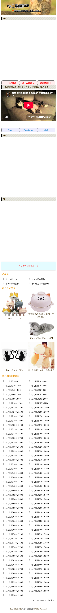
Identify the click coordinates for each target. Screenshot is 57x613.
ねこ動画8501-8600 (40, 565)
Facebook (28, 130)
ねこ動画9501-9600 (40, 586)
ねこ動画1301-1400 (40, 407)
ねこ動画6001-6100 (14, 512)
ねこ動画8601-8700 (14, 569)
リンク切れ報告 (38, 279)
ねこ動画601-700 (13, 394)
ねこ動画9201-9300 (14, 582)
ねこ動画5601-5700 (14, 503)
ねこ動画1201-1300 (14, 407)
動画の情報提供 (12, 283)
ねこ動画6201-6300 (14, 517)
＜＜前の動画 (10, 83)
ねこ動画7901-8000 (40, 551)
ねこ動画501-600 (38, 390)
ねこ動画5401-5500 (14, 499)
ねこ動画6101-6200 (40, 512)
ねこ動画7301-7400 (40, 538)
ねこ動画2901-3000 (40, 442)
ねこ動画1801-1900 (14, 421)
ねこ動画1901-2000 (40, 421)
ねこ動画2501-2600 (40, 434)
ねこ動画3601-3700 (14, 460)
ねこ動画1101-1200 (39, 403)
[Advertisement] (28, 50)
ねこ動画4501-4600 (40, 477)
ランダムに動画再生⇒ (28, 266)
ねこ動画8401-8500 (14, 565)
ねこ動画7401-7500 (14, 543)
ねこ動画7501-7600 (40, 543)
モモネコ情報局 (27, 609)
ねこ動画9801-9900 (14, 595)
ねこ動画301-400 (38, 386)
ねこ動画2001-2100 (14, 425)
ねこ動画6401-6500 (14, 521)
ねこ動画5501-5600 (40, 499)
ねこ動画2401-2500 (14, 434)
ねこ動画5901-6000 (40, 508)
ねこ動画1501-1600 (40, 412)
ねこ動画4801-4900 (14, 486)
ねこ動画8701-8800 (40, 569)
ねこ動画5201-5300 (14, 495)
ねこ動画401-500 (13, 390)
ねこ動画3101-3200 (40, 447)
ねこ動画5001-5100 (14, 490)
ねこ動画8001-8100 (14, 556)
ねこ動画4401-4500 (14, 477)
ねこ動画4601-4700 (14, 482)
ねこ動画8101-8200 (40, 556)
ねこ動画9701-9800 (40, 591)
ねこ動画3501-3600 (40, 455)
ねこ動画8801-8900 (14, 573)
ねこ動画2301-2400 (40, 429)
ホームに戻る (28, 83)
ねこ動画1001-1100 (14, 403)
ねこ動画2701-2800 (40, 438)
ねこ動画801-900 (13, 399)
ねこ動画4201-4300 (14, 473)
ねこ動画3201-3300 (14, 451)
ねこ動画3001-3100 (14, 447)
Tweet (10, 130)
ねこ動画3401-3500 (14, 455)
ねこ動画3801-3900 (14, 464)
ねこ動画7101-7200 (40, 534)
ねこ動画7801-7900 (14, 551)
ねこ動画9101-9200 (40, 578)
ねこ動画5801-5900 (14, 508)
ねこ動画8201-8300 (14, 560)
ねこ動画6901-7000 (40, 530)
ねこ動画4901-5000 (40, 486)
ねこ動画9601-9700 (14, 591)
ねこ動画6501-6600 (40, 521)
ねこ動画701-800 (38, 394)
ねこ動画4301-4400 (40, 473)
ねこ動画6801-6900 (14, 530)
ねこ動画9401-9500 (14, 586)
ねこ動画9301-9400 (40, 582)
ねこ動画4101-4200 (40, 469)
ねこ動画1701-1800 (40, 416)
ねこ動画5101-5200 (40, 490)
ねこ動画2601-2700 (14, 438)
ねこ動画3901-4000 (40, 464)
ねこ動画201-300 (13, 386)
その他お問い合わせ (40, 283)
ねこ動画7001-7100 (14, 534)
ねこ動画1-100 (12, 381)
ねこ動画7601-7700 (14, 547)
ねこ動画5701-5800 (40, 503)
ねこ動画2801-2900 (14, 442)
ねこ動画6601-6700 (14, 525)
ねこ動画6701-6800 (40, 525)
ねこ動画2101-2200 (40, 425)
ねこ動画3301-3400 (40, 451)
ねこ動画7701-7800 (40, 547)
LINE (46, 130)
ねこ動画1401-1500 (14, 412)
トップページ (11, 279)
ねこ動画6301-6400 (40, 517)
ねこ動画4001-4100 (14, 469)
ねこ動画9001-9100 (14, 578)
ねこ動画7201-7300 (14, 538)
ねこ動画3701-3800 (40, 460)
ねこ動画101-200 (38, 381)
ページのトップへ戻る (44, 600)
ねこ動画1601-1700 (14, 416)
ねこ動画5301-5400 (40, 495)
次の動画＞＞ (46, 83)
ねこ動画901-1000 (39, 399)
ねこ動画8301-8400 (40, 560)
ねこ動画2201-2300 (14, 429)
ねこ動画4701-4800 (40, 482)
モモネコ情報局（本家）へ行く (27, 11)
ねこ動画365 (18, 6)
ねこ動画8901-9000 (40, 573)
